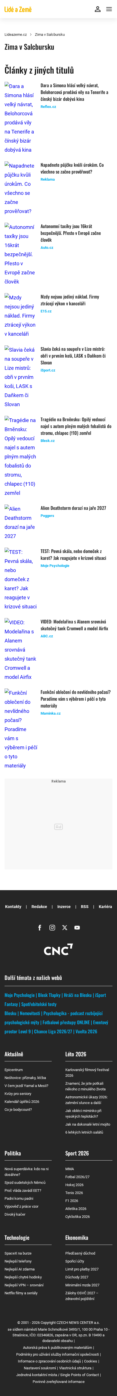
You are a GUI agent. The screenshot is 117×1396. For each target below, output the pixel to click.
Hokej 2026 (74, 1185)
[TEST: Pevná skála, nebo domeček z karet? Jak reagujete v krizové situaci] (21, 579)
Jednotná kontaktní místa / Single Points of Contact (57, 1375)
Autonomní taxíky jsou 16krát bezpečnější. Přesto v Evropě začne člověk (71, 233)
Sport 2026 (77, 1153)
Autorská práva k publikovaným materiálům (57, 1347)
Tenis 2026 (74, 1193)
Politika (13, 1153)
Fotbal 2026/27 (77, 1177)
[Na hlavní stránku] (18, 9)
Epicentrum (14, 1070)
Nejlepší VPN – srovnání (24, 1285)
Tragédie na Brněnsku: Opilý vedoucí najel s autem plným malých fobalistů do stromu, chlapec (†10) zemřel (76, 426)
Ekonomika (76, 1237)
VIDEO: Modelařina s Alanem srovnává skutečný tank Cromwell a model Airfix (74, 625)
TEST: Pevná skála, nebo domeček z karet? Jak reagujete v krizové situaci (73, 554)
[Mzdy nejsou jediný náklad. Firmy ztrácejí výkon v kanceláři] (21, 316)
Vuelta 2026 (86, 1031)
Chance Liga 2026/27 (53, 1031)
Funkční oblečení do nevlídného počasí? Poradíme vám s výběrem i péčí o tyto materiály (76, 698)
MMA (69, 1169)
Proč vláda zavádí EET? (23, 1190)
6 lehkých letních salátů (84, 1132)
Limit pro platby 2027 (82, 1269)
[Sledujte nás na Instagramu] (52, 927)
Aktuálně (14, 1054)
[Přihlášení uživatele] (97, 9)
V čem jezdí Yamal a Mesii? (26, 1086)
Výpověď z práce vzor (21, 1206)
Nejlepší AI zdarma (20, 1269)
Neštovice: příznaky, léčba (25, 1078)
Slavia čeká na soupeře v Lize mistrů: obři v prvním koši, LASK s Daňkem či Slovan (73, 355)
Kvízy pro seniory (18, 1094)
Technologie (17, 1237)
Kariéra (105, 906)
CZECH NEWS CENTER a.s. (78, 1322)
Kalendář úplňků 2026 (22, 1101)
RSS (85, 906)
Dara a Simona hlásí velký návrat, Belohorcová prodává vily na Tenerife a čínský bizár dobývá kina (74, 92)
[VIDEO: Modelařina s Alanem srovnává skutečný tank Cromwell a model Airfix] (21, 650)
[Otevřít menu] (109, 9)
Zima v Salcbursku (50, 34)
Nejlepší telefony (18, 1261)
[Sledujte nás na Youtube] (77, 927)
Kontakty (13, 906)
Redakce (39, 906)
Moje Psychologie (20, 995)
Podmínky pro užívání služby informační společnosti (57, 1354)
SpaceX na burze (18, 1253)
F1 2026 (71, 1201)
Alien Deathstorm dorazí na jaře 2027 (73, 507)
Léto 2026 (75, 1054)
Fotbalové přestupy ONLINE (66, 1022)
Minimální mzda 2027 (82, 1285)
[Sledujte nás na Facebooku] (39, 927)
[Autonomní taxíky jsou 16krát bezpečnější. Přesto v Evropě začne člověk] (21, 254)
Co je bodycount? (18, 1109)
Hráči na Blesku (78, 995)
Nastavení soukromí (40, 1368)
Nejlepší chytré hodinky (23, 1277)
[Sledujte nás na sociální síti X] (64, 927)
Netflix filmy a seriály (21, 1293)
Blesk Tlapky (49, 995)
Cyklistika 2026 (77, 1217)
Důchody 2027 (76, 1277)
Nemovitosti (30, 1013)
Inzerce (64, 906)
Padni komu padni (19, 1198)
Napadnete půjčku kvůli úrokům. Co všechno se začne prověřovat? (72, 168)
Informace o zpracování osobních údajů (49, 1361)
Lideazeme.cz (16, 34)
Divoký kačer (15, 1214)
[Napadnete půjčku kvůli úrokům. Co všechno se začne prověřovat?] (21, 188)
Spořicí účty (74, 1261)
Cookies (90, 1361)
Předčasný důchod (80, 1253)
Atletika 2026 (75, 1209)
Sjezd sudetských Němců (25, 1182)
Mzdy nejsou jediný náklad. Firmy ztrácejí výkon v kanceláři (70, 300)
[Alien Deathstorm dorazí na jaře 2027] (21, 522)
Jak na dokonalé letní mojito (87, 1124)
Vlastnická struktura (75, 1368)
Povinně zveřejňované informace (59, 1382)
